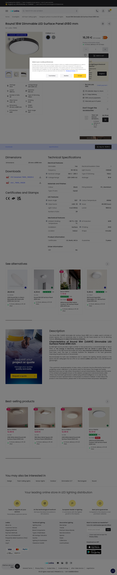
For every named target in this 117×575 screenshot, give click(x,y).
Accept (80, 75)
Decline (66, 75)
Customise (52, 75)
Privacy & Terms (70, 71)
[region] (59, 69)
